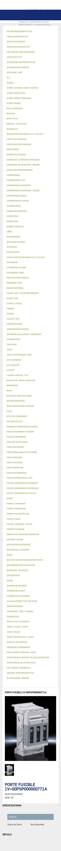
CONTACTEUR (12, 221)
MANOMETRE (12, 385)
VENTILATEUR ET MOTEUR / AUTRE (21, 652)
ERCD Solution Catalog (18, 278)
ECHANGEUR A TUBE (15, 273)
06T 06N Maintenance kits (19, 31)
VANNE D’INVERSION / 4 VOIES (20, 637)
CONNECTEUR (12, 216)
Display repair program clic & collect (26, 257)
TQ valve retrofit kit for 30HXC (22, 601)
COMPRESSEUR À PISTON (18, 201)
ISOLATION (12, 344)
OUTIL (9, 411)
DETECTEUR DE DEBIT (16, 242)
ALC (8, 77)
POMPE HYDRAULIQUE (16, 508)
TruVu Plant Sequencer (18, 621)
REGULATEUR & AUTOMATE (18, 550)
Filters (10, 314)
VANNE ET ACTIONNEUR (17, 642)
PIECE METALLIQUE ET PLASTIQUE (22, 452)
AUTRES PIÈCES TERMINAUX (19, 98)
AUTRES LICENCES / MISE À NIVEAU (22, 88)
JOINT (9, 350)
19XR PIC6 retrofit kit (17, 36)
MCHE (9, 391)
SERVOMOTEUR (13, 575)
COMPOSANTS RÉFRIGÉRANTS (20, 170)
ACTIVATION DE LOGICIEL (18, 67)
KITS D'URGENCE (14, 360)
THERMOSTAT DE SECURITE (18, 596)
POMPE (10, 498)
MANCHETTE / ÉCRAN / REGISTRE (21, 380)
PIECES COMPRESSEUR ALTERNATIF (22, 483)
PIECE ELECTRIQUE (15, 447)
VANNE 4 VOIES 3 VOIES (17, 627)
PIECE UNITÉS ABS (15, 467)
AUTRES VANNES (14, 103)
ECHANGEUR (12, 262)
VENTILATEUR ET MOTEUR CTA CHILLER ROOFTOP (28, 657)
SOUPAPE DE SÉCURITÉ (17, 586)
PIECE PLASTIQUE (15, 462)
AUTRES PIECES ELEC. (16, 93)
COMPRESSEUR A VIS (16, 180)
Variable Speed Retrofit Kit (20, 673)
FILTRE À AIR (12, 298)
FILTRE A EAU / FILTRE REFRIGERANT (23, 293)
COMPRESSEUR (13, 175)
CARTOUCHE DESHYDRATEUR (19, 144)
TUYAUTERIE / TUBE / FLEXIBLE (20, 611)
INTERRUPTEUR (13, 339)
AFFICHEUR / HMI (14, 72)
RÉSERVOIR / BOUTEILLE (17, 570)
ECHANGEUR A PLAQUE (16, 267)
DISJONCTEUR (13, 252)
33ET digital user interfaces (21, 52)
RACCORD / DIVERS (15, 539)
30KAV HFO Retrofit (16, 42)
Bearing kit (12, 129)
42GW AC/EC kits (14, 57)
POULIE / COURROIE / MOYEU (19, 524)
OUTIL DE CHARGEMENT (17, 416)
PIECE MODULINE (14, 457)
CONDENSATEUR (13, 206)
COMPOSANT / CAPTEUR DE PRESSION (23, 160)
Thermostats (13, 616)
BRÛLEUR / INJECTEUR (16, 124)
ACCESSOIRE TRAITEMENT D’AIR (21, 62)
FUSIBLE (10, 308)
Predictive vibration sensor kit (23, 534)
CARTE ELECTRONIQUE (16, 139)
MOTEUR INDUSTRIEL (16, 401)
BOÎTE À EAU (12, 118)
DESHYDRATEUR (13, 237)
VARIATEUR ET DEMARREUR (18, 647)
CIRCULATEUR (13, 149)
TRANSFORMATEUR (15, 606)
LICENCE (10, 370)
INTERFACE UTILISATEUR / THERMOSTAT (24, 334)
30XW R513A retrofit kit (18, 47)
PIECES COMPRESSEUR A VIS (19, 478)
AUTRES (10, 83)
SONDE (10, 580)
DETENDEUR (12, 247)
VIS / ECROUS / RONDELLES (18, 668)
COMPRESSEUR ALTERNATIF (19, 185)
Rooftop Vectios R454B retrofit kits (25, 560)
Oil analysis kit (15, 421)
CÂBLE (9, 231)
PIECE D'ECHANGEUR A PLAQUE (20, 432)
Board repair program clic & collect (25, 134)
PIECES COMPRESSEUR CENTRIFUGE (22, 488)
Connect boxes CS (15, 226)
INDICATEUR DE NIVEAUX (18, 329)
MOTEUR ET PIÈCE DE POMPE (19, 396)
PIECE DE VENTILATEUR (17, 442)
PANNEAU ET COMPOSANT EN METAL (22, 427)
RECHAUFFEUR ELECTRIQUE (19, 544)
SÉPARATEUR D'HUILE (16, 591)
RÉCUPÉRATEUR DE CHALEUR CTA (21, 565)
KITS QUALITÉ (13, 365)
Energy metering (15, 288)
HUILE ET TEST (13, 319)
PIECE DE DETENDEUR (16, 437)
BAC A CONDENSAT (15, 108)
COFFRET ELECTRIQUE (16, 154)
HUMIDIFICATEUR (14, 324)
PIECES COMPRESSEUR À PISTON (21, 493)
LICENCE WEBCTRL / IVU (17, 375)
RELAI (9, 555)
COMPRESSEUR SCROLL (17, 196)
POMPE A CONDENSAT (16, 503)
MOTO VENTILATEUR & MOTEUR (20, 406)
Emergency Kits (14, 283)
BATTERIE (11, 113)
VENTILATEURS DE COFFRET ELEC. (21, 663)
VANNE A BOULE (13, 632)
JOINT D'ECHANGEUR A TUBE (19, 355)
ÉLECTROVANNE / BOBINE (18, 678)
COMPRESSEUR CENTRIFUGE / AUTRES (23, 190)
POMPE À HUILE (13, 519)
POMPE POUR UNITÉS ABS (18, 514)
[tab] (30, 31)
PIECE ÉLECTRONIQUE (16, 473)
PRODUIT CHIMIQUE (15, 529)
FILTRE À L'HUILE (14, 303)
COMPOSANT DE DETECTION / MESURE (23, 165)
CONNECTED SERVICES (17, 211)
